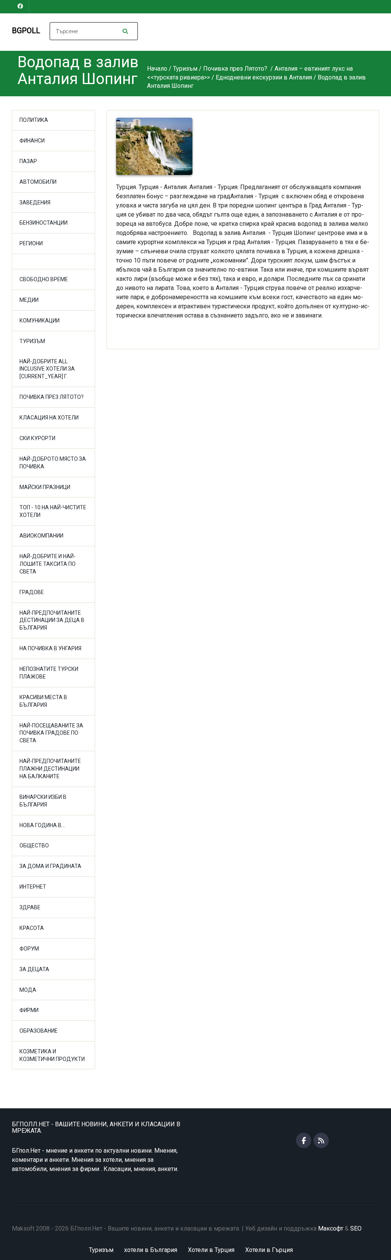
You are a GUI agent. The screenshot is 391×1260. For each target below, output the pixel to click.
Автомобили (38, 182)
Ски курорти (37, 438)
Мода (27, 990)
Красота (31, 928)
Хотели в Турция (211, 1250)
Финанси (32, 141)
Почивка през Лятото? (51, 397)
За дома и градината (50, 866)
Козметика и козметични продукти (52, 1055)
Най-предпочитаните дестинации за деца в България (51, 620)
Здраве (29, 907)
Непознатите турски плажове (48, 673)
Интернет (32, 887)
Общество (34, 845)
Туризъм (32, 341)
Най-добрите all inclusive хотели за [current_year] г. (47, 369)
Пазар (28, 161)
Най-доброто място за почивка (52, 463)
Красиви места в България (43, 701)
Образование (38, 1031)
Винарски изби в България (42, 801)
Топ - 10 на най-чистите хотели (52, 511)
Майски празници (44, 487)
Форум (29, 949)
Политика (33, 120)
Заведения (34, 202)
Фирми (29, 1010)
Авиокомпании (41, 536)
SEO (356, 1228)
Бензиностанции (43, 223)
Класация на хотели (49, 418)
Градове (31, 592)
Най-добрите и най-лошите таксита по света (47, 564)
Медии (29, 300)
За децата (34, 969)
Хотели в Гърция (269, 1250)
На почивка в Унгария (50, 648)
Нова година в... (42, 825)
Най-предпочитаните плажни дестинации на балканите (50, 768)
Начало (157, 68)
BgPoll (26, 30)
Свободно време (43, 279)
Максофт (330, 1228)
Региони (31, 243)
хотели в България (150, 1250)
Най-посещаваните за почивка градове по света (51, 733)
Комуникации (39, 320)
